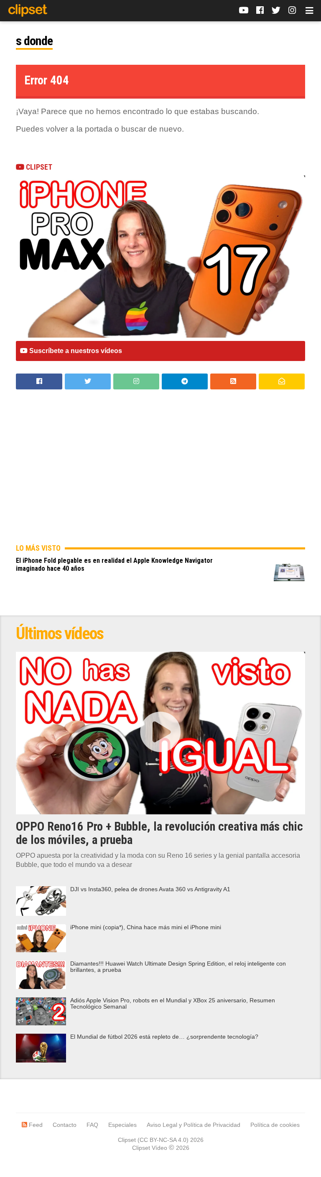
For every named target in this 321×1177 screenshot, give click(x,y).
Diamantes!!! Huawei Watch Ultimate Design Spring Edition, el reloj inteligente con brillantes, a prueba (178, 967)
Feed (35, 1124)
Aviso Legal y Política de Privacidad (193, 1124)
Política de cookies (275, 1124)
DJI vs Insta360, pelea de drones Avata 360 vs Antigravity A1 (150, 889)
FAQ (92, 1124)
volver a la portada (79, 129)
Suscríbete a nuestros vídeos (75, 350)
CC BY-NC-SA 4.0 (163, 1139)
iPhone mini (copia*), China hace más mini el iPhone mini (145, 927)
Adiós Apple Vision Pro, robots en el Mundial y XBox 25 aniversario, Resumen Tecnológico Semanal (172, 1003)
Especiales (122, 1124)
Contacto (64, 1124)
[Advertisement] (160, 472)
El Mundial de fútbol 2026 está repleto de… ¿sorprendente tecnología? (164, 1037)
